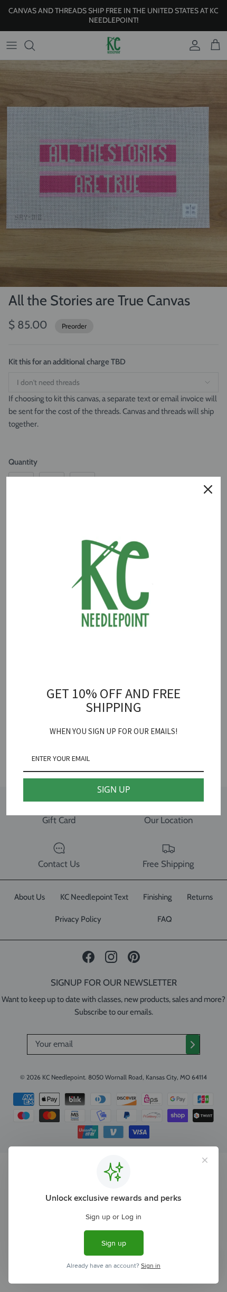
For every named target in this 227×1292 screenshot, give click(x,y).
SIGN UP (113, 789)
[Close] (208, 489)
